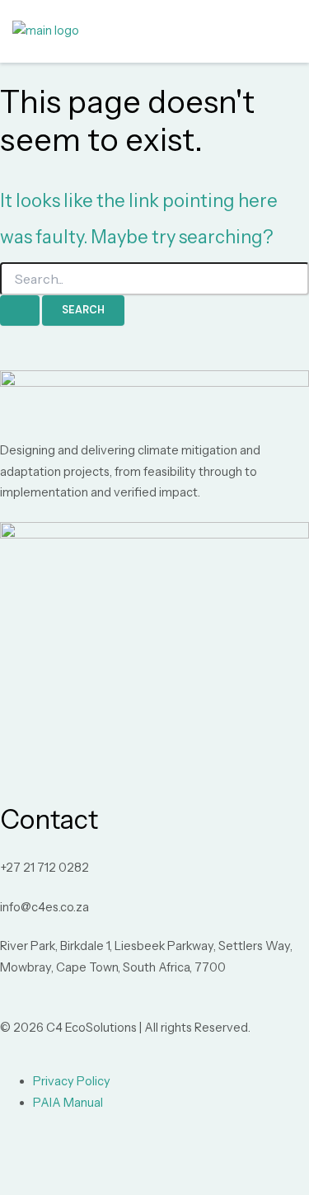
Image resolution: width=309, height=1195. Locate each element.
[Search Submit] (20, 310)
